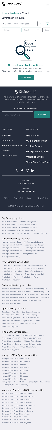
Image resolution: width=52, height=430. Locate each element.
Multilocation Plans (36, 140)
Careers (5, 150)
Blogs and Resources (12, 145)
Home (4, 13)
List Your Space (9, 155)
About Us (6, 135)
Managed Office (35, 156)
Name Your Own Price (38, 162)
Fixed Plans (32, 135)
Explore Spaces (34, 146)
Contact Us (7, 140)
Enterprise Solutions (37, 151)
